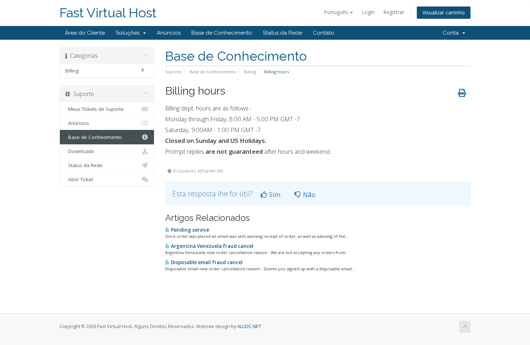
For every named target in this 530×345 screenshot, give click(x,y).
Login (368, 12)
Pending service (189, 230)
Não (308, 194)
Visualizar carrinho (444, 12)
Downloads (79, 151)
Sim (274, 194)
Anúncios (169, 33)
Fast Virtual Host (107, 13)
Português (336, 12)
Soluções (129, 33)
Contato (323, 33)
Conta (452, 33)
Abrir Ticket (79, 179)
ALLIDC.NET (249, 326)
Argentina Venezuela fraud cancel (211, 246)
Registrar (393, 12)
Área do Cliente (85, 33)
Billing (250, 71)
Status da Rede (282, 33)
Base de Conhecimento (221, 33)
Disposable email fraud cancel (206, 262)
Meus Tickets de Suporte (94, 109)
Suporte (173, 71)
